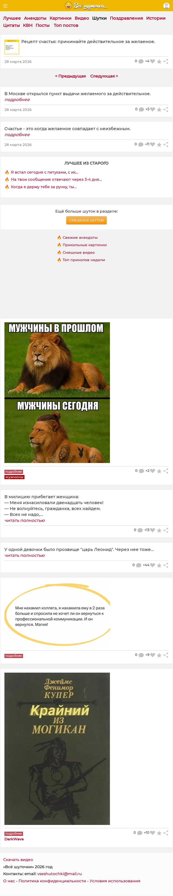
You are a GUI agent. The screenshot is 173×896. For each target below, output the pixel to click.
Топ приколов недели (84, 260)
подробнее (17, 99)
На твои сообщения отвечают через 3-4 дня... (56, 179)
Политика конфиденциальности (52, 880)
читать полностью (24, 520)
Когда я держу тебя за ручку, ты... (44, 187)
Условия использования (115, 880)
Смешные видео (79, 252)
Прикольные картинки (85, 245)
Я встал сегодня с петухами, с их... (44, 172)
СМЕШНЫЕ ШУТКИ (86, 220)
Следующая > (104, 76)
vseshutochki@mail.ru (59, 873)
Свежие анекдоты (80, 237)
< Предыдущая (70, 76)
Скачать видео (18, 859)
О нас (9, 880)
